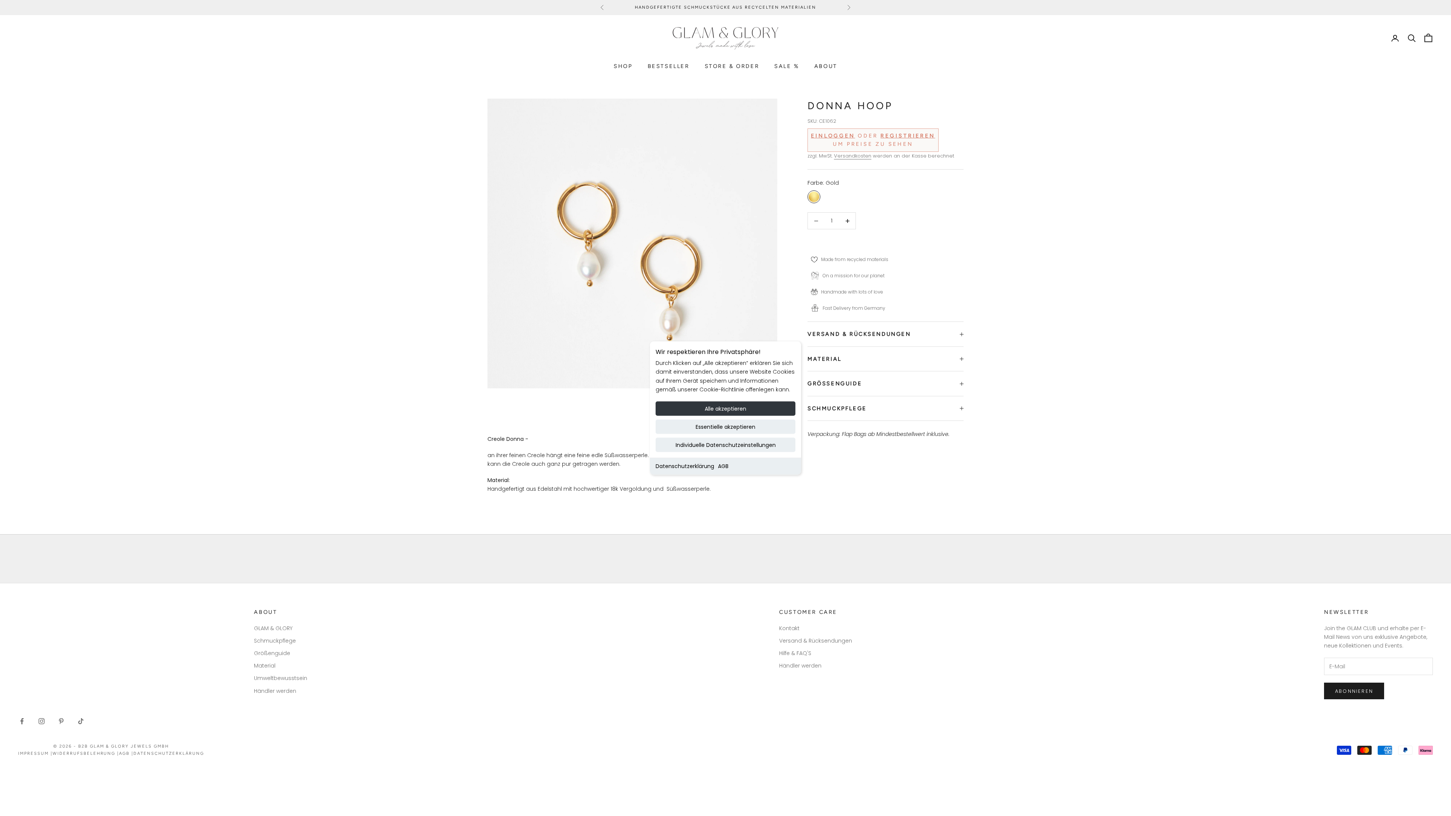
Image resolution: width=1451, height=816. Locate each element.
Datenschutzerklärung (685, 466)
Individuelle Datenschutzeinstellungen (726, 444)
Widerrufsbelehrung (84, 753)
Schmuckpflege (275, 640)
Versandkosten (852, 155)
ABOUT (825, 66)
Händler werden (275, 691)
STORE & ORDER (732, 66)
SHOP (623, 66)
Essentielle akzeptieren (725, 426)
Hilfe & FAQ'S (795, 653)
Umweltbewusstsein (280, 678)
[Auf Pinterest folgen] (61, 721)
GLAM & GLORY (273, 628)
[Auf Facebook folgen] (22, 721)
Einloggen (833, 136)
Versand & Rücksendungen (815, 640)
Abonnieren (1354, 691)
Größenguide (272, 653)
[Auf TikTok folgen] (81, 721)
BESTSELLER (669, 66)
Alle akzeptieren (725, 408)
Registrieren (907, 136)
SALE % (786, 66)
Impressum (33, 753)
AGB (723, 466)
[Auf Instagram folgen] (41, 721)
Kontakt (789, 628)
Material (264, 665)
